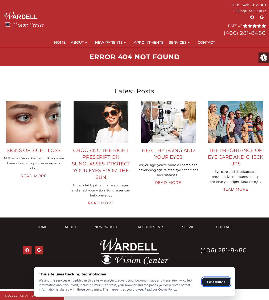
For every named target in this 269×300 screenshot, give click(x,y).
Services (178, 42)
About (77, 42)
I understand (216, 281)
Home (60, 42)
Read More (34, 176)
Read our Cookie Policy (160, 289)
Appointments (149, 42)
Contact (206, 42)
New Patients (109, 42)
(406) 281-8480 (245, 33)
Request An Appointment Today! (32, 295)
